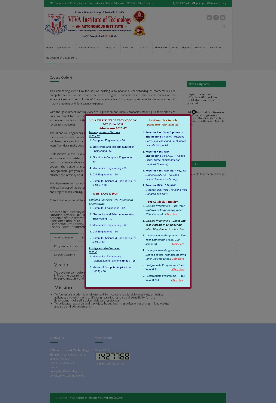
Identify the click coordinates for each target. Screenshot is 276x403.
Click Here (178, 229)
